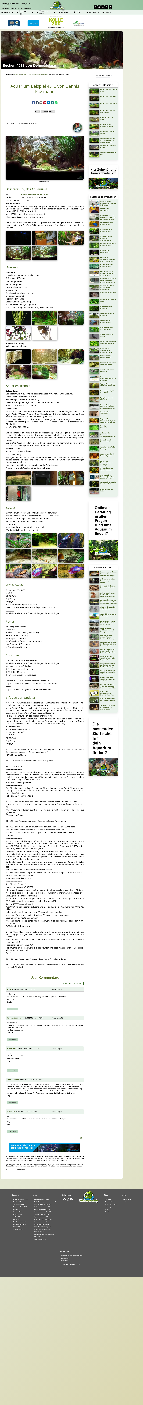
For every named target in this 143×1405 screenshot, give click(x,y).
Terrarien (64, 12)
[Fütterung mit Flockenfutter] (94, 212)
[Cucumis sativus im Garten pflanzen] (94, 331)
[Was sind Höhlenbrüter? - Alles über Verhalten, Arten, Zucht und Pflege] (94, 688)
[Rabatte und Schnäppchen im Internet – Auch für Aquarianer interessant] (94, 695)
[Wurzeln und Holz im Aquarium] (94, 373)
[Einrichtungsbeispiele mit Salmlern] (94, 394)
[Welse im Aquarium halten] (94, 493)
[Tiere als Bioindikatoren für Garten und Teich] (94, 590)
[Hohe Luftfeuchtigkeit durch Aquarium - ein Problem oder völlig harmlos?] (94, 667)
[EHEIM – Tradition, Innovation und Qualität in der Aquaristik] (94, 205)
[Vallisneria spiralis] (18, 324)
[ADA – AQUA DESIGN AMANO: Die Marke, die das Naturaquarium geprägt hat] (94, 219)
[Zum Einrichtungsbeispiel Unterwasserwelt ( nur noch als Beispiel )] (94, 142)
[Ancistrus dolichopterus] (71, 562)
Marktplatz (93, 12)
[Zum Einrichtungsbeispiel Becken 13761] (94, 135)
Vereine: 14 (16, 1227)
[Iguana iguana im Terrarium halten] (94, 444)
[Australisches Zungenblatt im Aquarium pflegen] (94, 352)
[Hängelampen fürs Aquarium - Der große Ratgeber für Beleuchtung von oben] (94, 660)
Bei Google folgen (104, 75)
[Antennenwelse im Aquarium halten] (94, 268)
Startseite (17, 74)
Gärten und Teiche (43, 12)
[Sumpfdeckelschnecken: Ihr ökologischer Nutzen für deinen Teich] (94, 646)
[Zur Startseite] (88, 1203)
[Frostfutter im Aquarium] (94, 296)
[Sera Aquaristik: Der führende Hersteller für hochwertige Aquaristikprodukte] (94, 275)
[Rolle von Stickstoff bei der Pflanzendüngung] (94, 702)
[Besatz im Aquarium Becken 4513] (18, 547)
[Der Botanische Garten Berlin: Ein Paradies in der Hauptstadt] (94, 625)
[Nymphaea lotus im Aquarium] (94, 401)
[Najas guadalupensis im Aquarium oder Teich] (94, 486)
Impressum (64, 1260)
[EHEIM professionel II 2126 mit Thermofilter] (44, 484)
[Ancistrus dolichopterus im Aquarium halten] (94, 366)
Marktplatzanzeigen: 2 (19, 1222)
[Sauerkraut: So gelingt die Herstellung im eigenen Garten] (94, 709)
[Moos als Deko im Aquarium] (94, 310)
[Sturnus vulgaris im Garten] (94, 338)
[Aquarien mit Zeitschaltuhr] (94, 254)
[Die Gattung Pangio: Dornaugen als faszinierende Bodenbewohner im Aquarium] (94, 289)
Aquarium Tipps (23, 12)
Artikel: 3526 (16, 1217)
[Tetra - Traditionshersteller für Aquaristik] (94, 380)
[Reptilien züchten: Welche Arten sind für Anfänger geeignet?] (94, 632)
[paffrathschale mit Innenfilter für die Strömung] (71, 484)
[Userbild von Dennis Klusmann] (78, 132)
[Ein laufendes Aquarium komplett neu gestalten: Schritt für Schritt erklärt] (94, 604)
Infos (78, 12)
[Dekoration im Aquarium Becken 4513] (44, 363)
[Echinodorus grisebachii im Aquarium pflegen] (94, 345)
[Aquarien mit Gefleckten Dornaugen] (94, 451)
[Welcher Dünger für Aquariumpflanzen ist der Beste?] (94, 681)
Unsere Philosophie (110, 1204)
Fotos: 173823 (17, 1209)
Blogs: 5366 (16, 1219)
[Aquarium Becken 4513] (71, 244)
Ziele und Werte (109, 1202)
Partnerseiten (127, 1199)
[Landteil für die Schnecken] (18, 484)
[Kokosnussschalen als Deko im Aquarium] (94, 458)
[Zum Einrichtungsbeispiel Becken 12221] (94, 100)
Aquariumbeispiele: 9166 (20, 1199)
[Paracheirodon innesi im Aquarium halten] (94, 247)
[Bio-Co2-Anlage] (18, 500)
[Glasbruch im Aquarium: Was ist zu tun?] (94, 611)
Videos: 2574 (17, 1212)
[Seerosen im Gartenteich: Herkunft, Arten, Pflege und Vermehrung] (94, 261)
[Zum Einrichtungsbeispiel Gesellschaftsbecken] (94, 156)
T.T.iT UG (77, 1264)
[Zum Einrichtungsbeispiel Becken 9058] (94, 128)
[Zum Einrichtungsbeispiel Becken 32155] (94, 107)
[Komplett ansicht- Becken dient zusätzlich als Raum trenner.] (44, 244)
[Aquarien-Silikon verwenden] (94, 415)
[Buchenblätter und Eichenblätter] (71, 324)
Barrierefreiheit (65, 1258)
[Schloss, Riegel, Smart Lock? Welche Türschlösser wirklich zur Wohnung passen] (94, 597)
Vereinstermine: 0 (18, 1229)
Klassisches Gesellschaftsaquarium (38, 74)
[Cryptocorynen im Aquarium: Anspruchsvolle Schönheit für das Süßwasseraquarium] (94, 240)
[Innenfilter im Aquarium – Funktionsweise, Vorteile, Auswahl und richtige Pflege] (94, 282)
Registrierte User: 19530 (20, 1207)
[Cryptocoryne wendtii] (44, 324)
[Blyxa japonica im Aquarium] (94, 429)
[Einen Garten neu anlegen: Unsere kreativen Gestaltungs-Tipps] (94, 639)
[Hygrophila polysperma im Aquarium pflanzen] (94, 387)
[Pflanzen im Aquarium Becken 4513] (18, 339)
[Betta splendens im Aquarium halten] (94, 226)
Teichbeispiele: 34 (18, 1202)
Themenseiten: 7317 (40, 1239)
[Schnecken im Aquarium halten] (94, 303)
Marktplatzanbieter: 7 (19, 1224)
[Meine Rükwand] (18, 363)
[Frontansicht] (45, 179)
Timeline (107, 1212)
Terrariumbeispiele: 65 (19, 1204)
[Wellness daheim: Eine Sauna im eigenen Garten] (94, 583)
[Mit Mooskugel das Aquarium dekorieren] (94, 472)
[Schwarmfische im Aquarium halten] (94, 233)
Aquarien (7, 12)
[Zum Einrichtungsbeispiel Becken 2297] (94, 93)
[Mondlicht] (18, 244)
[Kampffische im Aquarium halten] (94, 324)
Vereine (108, 12)
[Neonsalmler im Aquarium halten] (94, 359)
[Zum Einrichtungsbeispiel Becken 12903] (94, 149)
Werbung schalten (110, 1207)
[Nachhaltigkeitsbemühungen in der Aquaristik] (94, 618)
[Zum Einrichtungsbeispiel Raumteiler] (94, 121)
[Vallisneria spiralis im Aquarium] (94, 317)
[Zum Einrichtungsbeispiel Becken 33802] (94, 114)
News (106, 1209)
